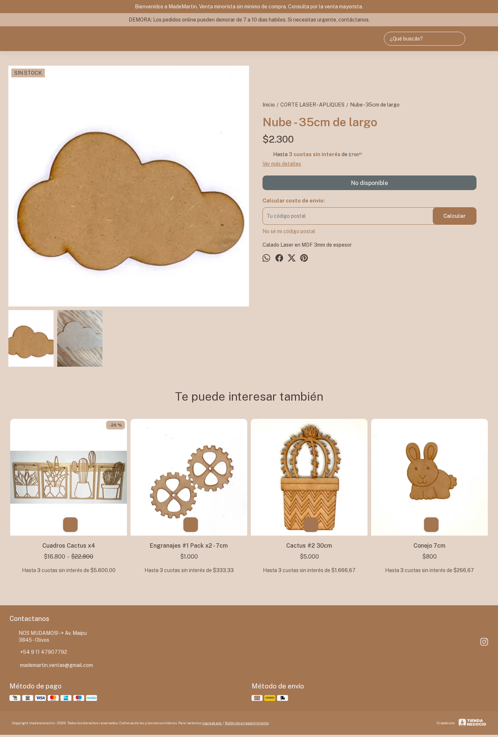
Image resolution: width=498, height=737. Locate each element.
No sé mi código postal (288, 231)
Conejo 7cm (429, 545)
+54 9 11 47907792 (43, 652)
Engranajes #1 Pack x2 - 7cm (189, 545)
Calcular (454, 216)
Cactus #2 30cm (309, 545)
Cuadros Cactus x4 (68, 545)
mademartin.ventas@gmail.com (56, 665)
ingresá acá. (212, 723)
